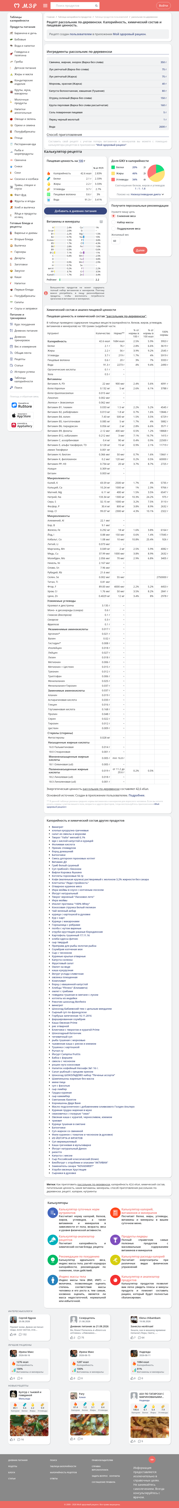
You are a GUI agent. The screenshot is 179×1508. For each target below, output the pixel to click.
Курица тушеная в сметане (68, 1124)
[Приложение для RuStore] (25, 405)
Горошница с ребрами (66, 924)
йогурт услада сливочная (68, 973)
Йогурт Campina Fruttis (66, 1054)
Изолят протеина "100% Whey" (71, 903)
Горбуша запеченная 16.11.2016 (72, 1015)
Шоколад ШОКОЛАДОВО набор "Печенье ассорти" (83, 1075)
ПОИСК (53, 1460)
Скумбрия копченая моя (67, 949)
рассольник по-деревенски (144, 17)
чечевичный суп (62, 1036)
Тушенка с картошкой (65, 1047)
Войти (163, 6)
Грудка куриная (62, 1092)
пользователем (81, 34)
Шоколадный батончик (66, 1033)
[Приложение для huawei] (25, 425)
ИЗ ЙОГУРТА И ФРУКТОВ (67, 1138)
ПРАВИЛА (110, 1482)
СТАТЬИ (12, 1478)
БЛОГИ (11, 1472)
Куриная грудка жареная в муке (72, 1110)
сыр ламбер (59, 1089)
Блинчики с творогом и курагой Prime (75, 1029)
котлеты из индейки (64, 998)
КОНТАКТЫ (114, 1476)
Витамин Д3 (59, 862)
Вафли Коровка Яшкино (67, 872)
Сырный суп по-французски (69, 1012)
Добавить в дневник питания (75, 211)
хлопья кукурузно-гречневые (70, 830)
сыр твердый (60, 942)
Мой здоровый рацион (129, 34)
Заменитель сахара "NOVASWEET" (73, 1166)
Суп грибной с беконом (66, 869)
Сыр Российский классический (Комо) (75, 1159)
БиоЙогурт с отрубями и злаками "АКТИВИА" (80, 1162)
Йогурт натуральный (65, 893)
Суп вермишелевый (64, 1141)
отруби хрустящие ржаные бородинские (77, 931)
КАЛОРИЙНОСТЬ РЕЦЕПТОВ (63, 1472)
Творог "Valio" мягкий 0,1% (68, 837)
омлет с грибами (62, 991)
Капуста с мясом (62, 1155)
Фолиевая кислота (63, 844)
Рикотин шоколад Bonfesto (69, 1001)
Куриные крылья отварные (69, 956)
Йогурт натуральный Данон (69, 1148)
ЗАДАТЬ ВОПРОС (100, 1476)
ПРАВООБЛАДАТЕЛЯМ (102, 1460)
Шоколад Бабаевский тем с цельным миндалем (82, 1008)
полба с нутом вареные (66, 928)
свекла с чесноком (63, 1061)
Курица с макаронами (65, 921)
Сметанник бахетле (64, 1099)
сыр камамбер (61, 1096)
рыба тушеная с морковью (68, 1040)
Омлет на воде (61, 966)
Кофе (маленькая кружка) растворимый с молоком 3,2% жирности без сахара (100, 879)
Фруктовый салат (63, 963)
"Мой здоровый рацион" (111, 144)
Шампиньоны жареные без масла (73, 1078)
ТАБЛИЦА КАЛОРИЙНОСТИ (63, 1466)
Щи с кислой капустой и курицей (72, 841)
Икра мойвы (59, 900)
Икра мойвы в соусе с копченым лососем (78, 889)
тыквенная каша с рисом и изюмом (74, 1043)
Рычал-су (57, 1050)
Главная (51, 17)
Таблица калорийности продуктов (74, 17)
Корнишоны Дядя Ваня (66, 1103)
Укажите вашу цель (123, 211)
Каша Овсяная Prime (64, 1022)
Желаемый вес (120, 234)
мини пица (58, 1082)
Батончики (58, 855)
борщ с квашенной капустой (70, 984)
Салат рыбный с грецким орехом (72, 1071)
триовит (57, 1120)
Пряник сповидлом (64, 848)
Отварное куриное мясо (67, 886)
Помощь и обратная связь (24, 396)
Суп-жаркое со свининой (67, 1131)
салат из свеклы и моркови (69, 834)
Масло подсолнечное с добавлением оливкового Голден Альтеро (93, 1106)
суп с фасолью (61, 1085)
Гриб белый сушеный (65, 865)
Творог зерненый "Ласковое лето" (73, 896)
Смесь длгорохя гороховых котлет (73, 858)
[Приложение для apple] (25, 415)
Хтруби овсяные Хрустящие (69, 1169)
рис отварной (60, 1026)
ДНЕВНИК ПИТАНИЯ (17, 1460)
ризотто (57, 1152)
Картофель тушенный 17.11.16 (71, 935)
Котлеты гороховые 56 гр (67, 875)
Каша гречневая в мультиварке (71, 1145)
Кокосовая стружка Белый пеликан (74, 907)
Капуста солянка (62, 959)
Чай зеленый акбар (64, 910)
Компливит (59, 980)
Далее (140, 250)
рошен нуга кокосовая (66, 1064)
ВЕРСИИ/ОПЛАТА (100, 1469)
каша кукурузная (62, 970)
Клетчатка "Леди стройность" (70, 882)
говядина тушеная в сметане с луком (75, 994)
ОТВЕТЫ (54, 1478)
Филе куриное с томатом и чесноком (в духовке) (82, 1134)
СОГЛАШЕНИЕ (98, 1482)
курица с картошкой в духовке (71, 914)
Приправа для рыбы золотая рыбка (74, 945)
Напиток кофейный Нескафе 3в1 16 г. (75, 1068)
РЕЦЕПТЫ (12, 1466)
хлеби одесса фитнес (65, 938)
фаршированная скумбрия (68, 1019)
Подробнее (136, 795)
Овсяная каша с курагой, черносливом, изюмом (82, 1117)
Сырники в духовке (64, 1173)
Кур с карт (58, 917)
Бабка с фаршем (62, 1057)
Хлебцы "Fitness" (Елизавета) (69, 987)
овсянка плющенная (64, 977)
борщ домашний (62, 851)
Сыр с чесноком (62, 952)
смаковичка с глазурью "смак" (71, 1113)
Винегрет (57, 827)
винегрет (57, 1005)
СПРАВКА (96, 1466)
